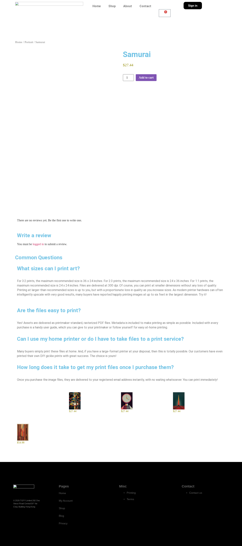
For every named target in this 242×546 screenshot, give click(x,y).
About (127, 6)
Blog (61, 515)
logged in (38, 244)
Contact (145, 6)
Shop (112, 6)
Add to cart (146, 77)
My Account (66, 500)
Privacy (63, 523)
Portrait (29, 42)
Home (96, 6)
